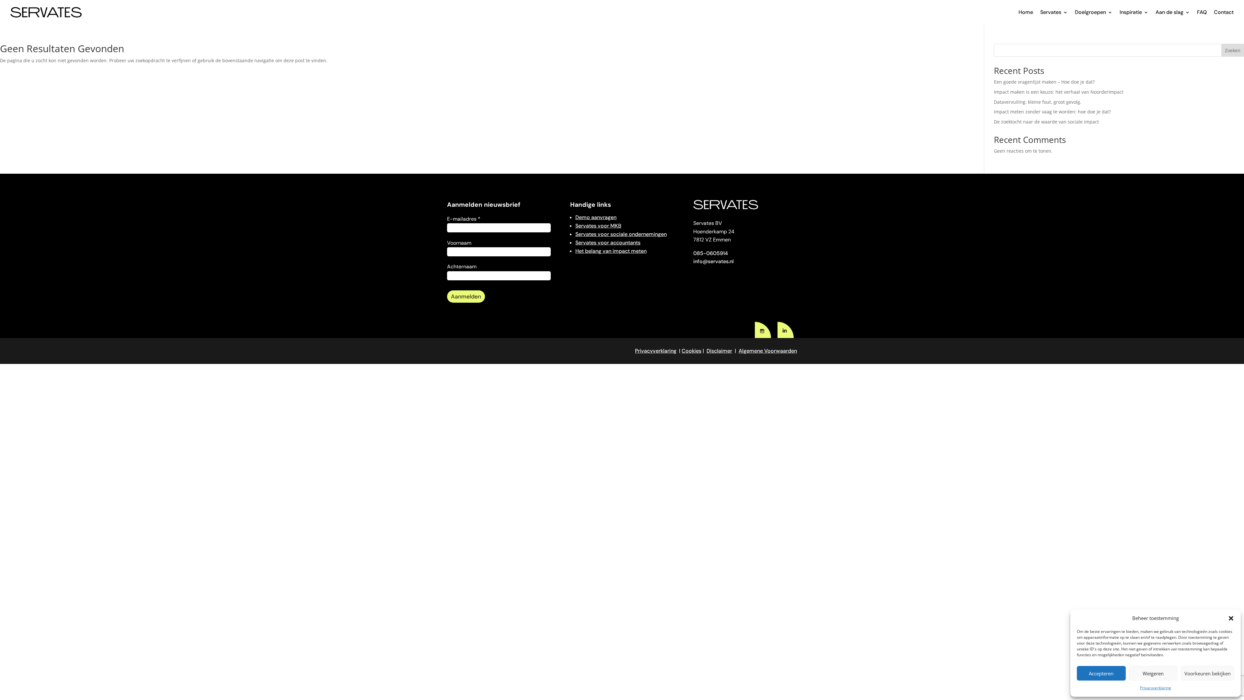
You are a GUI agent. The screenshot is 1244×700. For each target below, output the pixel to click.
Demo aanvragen (595, 217)
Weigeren (1153, 673)
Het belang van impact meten (611, 251)
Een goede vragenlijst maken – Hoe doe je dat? (1044, 82)
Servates (1050, 12)
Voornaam (459, 242)
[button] (1231, 618)
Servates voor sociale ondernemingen (621, 234)
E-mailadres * (463, 219)
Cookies (691, 350)
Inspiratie (1131, 12)
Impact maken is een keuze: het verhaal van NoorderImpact (1059, 92)
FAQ (1202, 12)
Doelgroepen (1090, 12)
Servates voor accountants (607, 242)
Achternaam (462, 266)
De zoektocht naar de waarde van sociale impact (1046, 122)
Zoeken (1232, 50)
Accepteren (1101, 673)
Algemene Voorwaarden (768, 350)
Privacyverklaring (1155, 688)
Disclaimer (719, 350)
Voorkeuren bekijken (1207, 673)
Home (1026, 12)
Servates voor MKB (598, 225)
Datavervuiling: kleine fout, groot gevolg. (1037, 102)
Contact (1224, 12)
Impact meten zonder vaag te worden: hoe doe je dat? (1052, 112)
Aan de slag (1169, 12)
